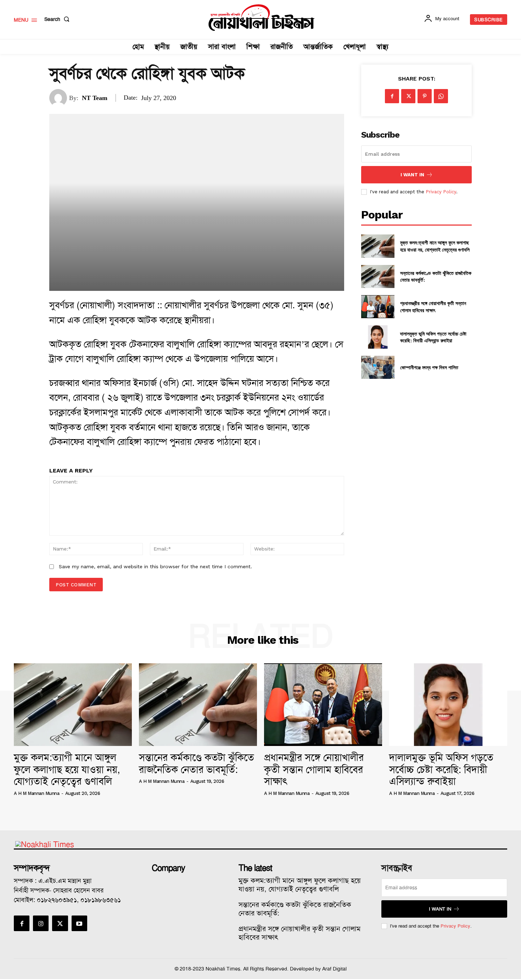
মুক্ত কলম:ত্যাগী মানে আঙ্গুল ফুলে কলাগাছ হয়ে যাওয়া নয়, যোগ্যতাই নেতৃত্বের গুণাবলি (435, 246)
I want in (412, 174)
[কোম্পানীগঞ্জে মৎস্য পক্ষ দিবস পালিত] (377, 367)
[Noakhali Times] (261, 18)
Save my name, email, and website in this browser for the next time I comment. (155, 566)
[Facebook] (392, 96)
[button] (58, 19)
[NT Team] (59, 98)
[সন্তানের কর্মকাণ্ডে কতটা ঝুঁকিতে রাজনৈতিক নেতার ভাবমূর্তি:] (377, 276)
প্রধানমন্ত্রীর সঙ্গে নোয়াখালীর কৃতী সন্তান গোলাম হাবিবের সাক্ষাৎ (433, 307)
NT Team (94, 97)
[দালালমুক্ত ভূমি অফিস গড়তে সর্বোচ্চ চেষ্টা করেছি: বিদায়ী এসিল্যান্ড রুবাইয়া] (377, 336)
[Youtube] (79, 923)
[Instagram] (41, 923)
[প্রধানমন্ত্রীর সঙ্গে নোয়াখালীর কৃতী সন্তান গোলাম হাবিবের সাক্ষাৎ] (377, 306)
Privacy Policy (441, 191)
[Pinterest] (425, 96)
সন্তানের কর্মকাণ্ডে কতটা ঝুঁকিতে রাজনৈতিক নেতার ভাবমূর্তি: (196, 763)
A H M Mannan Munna (36, 793)
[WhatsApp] (441, 96)
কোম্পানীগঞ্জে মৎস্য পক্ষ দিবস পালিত (429, 367)
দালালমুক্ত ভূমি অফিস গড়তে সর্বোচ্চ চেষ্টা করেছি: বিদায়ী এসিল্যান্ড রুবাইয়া (433, 337)
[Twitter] (408, 96)
